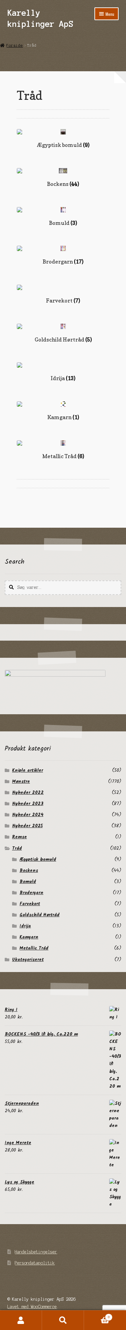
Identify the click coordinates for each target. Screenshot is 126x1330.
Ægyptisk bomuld (37, 859)
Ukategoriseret (28, 959)
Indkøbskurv (97, 1315)
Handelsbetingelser (36, 1252)
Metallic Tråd (33, 948)
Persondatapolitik (35, 1263)
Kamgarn (28, 937)
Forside (14, 45)
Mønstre (21, 781)
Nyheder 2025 (27, 826)
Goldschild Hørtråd (39, 915)
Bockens (28, 870)
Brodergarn (31, 892)
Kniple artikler (27, 770)
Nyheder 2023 (27, 803)
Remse (19, 837)
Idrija (25, 926)
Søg (63, 1320)
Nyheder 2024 (27, 814)
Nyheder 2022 (28, 792)
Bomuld (27, 881)
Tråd (17, 848)
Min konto (21, 1320)
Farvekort (29, 904)
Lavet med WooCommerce (32, 1306)
